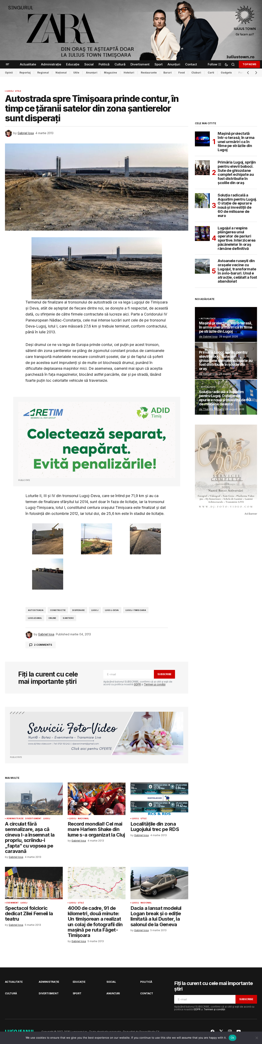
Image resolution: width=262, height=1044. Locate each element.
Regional (43, 72)
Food (181, 72)
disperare (78, 610)
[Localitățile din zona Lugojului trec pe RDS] (159, 799)
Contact (146, 993)
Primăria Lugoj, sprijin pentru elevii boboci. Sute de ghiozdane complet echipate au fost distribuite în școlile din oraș (237, 172)
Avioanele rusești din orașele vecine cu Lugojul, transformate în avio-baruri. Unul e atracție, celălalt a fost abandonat (237, 271)
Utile (76, 72)
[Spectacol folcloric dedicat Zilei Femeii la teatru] (34, 883)
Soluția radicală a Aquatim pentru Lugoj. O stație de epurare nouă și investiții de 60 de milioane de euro (237, 205)
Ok (232, 1037)
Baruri (167, 72)
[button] (7, 64)
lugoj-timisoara (136, 610)
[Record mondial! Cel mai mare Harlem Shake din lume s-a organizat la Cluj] (97, 799)
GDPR (137, 684)
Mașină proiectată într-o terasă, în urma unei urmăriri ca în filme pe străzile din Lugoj (236, 141)
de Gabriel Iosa (208, 336)
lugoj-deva (112, 610)
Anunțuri (91, 72)
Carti (211, 72)
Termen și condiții (154, 684)
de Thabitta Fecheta (211, 409)
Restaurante (149, 72)
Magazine (110, 72)
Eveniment (12, 903)
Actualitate (208, 319)
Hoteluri (129, 72)
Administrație (15, 819)
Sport (77, 993)
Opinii (9, 72)
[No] (257, 1038)
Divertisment (33, 819)
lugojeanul (35, 618)
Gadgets (226, 72)
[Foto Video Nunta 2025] (96, 733)
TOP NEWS (249, 64)
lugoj (94, 610)
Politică (146, 981)
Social (111, 981)
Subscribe (164, 674)
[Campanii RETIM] (96, 440)
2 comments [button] (43, 644)
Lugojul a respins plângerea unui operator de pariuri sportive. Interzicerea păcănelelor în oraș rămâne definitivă (237, 238)
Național (61, 72)
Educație (205, 348)
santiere (68, 618)
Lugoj (9, 91)
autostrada (36, 610)
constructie (58, 610)
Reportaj (25, 72)
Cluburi (196, 72)
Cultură (11, 993)
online (52, 618)
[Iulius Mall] (131, 30)
